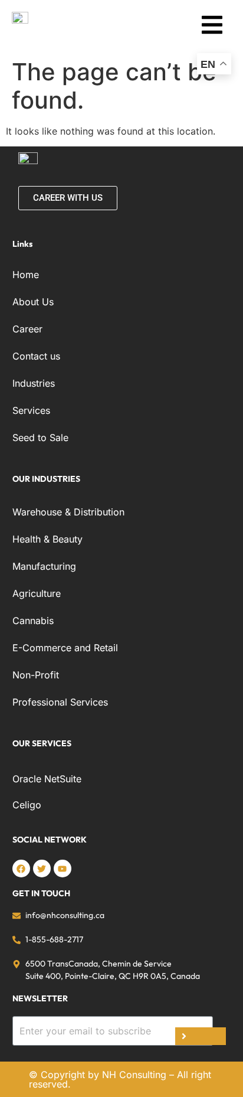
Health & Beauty (47, 539)
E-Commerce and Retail (65, 648)
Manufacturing (44, 566)
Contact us (36, 356)
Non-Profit (35, 675)
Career (27, 329)
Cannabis (33, 620)
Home (25, 274)
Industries (33, 383)
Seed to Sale (40, 437)
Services (31, 410)
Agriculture (36, 593)
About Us (33, 302)
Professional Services (60, 702)
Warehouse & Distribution (68, 512)
